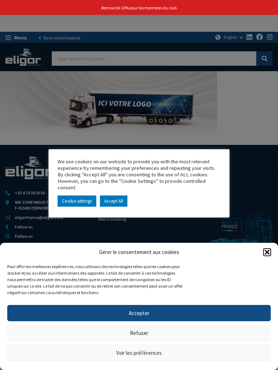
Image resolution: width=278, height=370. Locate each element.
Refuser (139, 333)
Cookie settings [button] (77, 201)
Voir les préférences (139, 352)
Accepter (139, 313)
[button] (267, 252)
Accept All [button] (113, 201)
